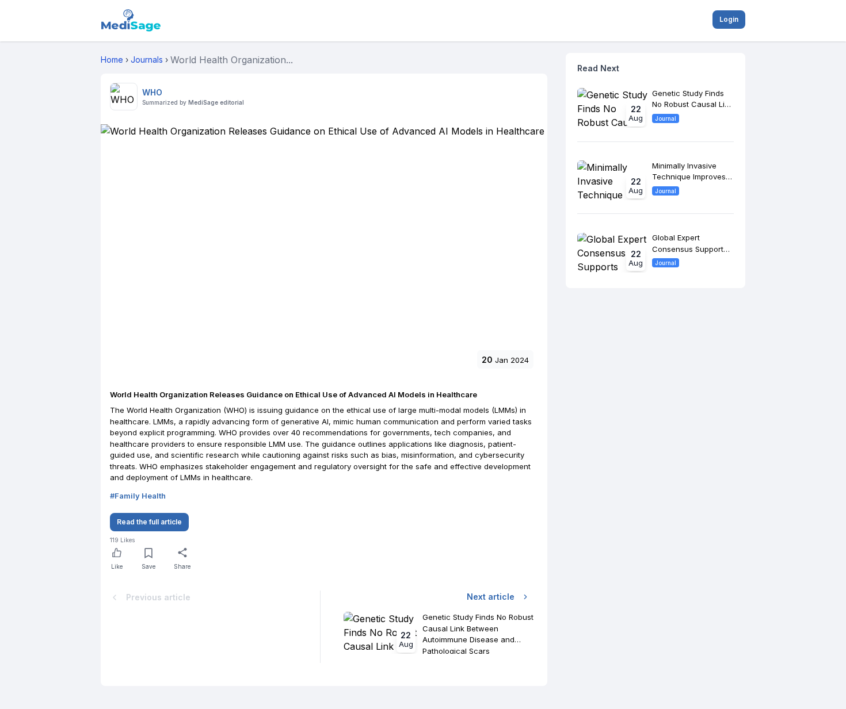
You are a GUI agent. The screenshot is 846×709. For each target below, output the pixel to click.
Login (728, 19)
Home (112, 59)
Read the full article (149, 522)
